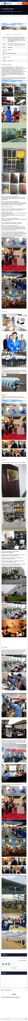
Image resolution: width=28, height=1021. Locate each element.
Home (2, 11)
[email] (9, 964)
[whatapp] (6, 964)
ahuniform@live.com (6, 1)
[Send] (26, 1018)
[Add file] (2, 1018)
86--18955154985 (23, 1)
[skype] (3, 964)
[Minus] (26, 990)
